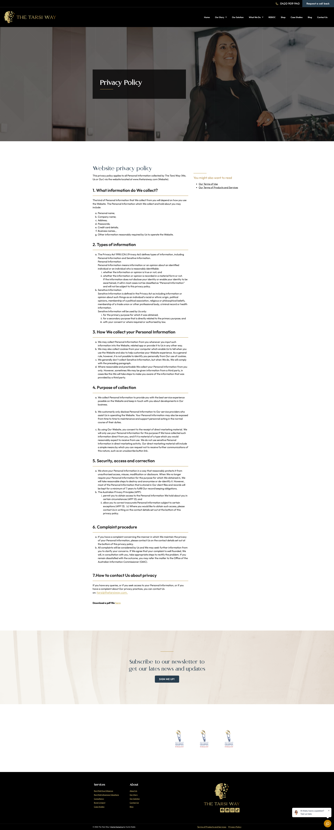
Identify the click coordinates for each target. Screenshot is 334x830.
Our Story (219, 17)
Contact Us (322, 17)
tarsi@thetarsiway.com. (112, 592)
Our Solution (238, 17)
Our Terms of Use (208, 184)
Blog (310, 17)
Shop (283, 17)
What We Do (255, 17)
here (118, 603)
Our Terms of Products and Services (218, 187)
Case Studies (297, 17)
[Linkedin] (227, 810)
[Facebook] (222, 810)
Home (207, 17)
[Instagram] (232, 810)
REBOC (272, 17)
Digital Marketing (116, 827)
